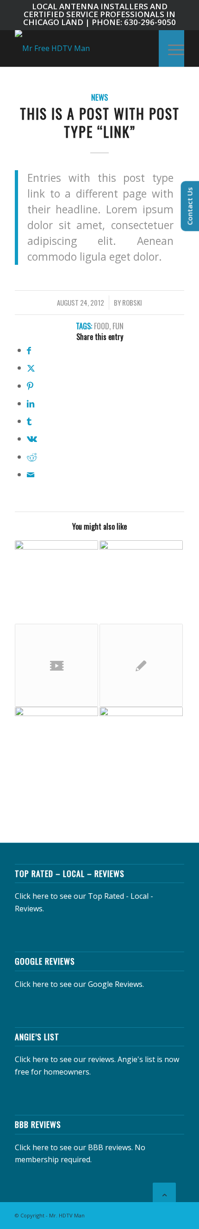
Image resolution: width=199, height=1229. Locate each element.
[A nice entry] (56, 582)
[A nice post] (141, 748)
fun (118, 326)
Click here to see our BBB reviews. (74, 1147)
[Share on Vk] (32, 438)
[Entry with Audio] (141, 582)
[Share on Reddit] (32, 456)
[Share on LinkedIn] (30, 403)
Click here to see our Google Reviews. (79, 984)
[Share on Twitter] (31, 367)
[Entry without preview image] (141, 665)
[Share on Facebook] (29, 350)
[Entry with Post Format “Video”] (56, 665)
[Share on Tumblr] (29, 421)
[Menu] (171, 48)
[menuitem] (171, 48)
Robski (132, 302)
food (101, 326)
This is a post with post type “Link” (100, 122)
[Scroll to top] (164, 1194)
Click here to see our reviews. (65, 1059)
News (99, 97)
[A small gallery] (56, 748)
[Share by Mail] (30, 474)
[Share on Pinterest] (30, 385)
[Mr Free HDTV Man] (82, 48)
